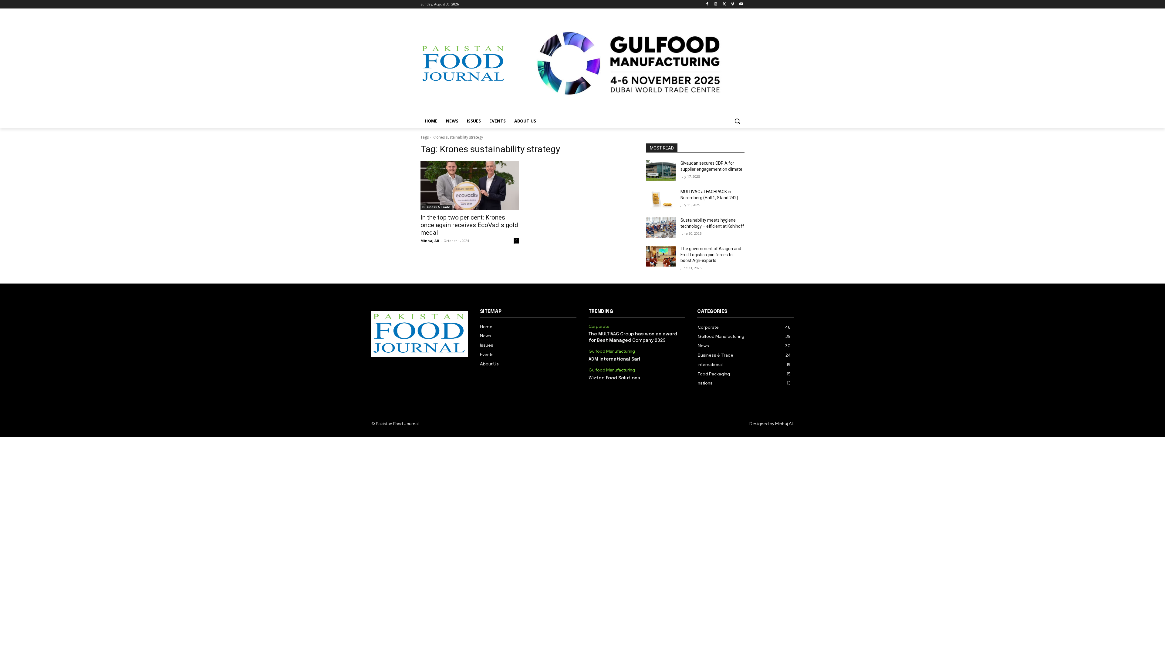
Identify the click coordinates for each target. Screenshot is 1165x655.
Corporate (599, 326)
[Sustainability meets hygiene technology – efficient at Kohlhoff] (661, 227)
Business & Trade (436, 207)
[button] (737, 121)
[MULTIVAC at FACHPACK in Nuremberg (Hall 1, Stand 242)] (661, 199)
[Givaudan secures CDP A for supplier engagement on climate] (661, 170)
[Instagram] (715, 4)
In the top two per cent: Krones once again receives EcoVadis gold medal (469, 225)
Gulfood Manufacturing (612, 351)
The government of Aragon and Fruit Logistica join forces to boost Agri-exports (710, 254)
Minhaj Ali (429, 240)
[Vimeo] (732, 4)
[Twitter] (724, 4)
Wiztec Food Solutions (614, 378)
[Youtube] (741, 4)
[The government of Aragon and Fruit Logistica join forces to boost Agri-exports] (661, 256)
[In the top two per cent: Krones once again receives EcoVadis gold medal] (469, 185)
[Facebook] (707, 4)
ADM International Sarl (614, 359)
